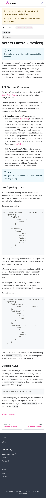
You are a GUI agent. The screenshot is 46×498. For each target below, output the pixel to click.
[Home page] (4, 27)
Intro (4, 442)
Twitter (4, 461)
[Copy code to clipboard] (41, 212)
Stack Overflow (8, 454)
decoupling (24, 119)
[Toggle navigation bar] (3, 3)
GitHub (4, 477)
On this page (8, 37)
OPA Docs (20, 144)
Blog (3, 473)
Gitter (4, 457)
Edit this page (9, 414)
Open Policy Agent (9, 95)
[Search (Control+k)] (42, 3)
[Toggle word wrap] (38, 212)
